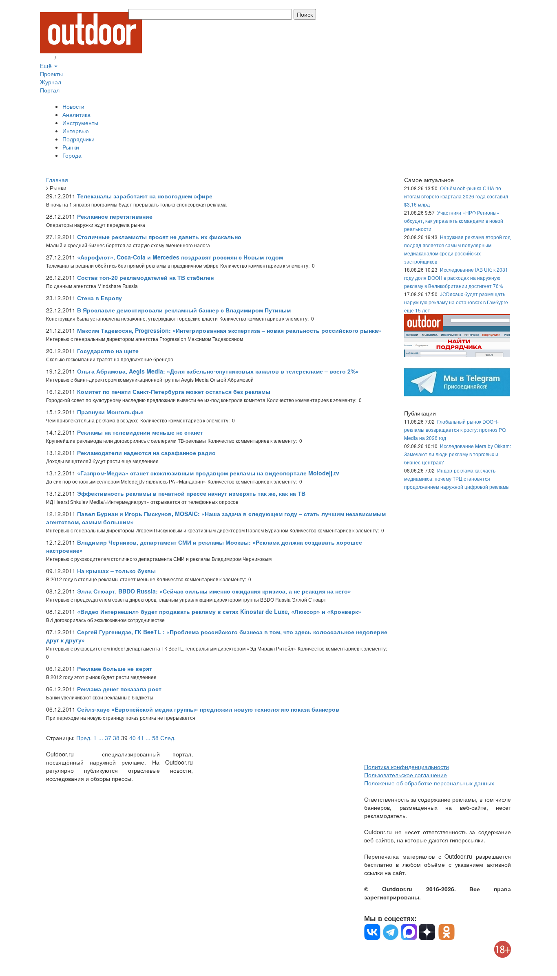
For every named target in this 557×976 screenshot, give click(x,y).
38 (116, 738)
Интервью (75, 131)
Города (72, 155)
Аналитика (76, 114)
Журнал (50, 82)
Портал (50, 90)
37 (108, 738)
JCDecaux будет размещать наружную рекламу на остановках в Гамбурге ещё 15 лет (456, 302)
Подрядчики (78, 139)
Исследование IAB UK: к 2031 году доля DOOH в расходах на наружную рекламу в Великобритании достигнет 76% (456, 277)
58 (155, 738)
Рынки (70, 147)
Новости (73, 106)
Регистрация (74, 57)
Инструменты (80, 123)
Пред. (84, 738)
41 (140, 738)
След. (168, 738)
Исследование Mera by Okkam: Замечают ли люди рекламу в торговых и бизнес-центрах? (457, 454)
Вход (46, 57)
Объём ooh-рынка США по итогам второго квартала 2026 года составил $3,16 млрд (456, 196)
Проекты (51, 74)
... (100, 738)
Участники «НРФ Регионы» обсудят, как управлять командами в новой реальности (453, 220)
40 (132, 738)
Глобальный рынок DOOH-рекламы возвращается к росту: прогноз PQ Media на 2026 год (455, 429)
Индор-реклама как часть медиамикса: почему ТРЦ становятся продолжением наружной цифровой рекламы (457, 478)
